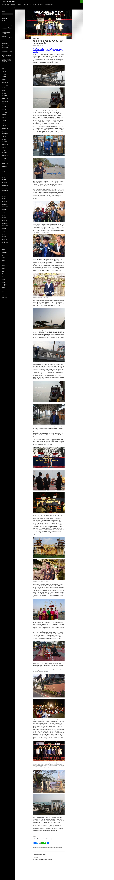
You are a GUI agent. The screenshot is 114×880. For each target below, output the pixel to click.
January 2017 (4, 203)
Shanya (42, 45)
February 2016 (4, 220)
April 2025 (4, 92)
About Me (4, 4)
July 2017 (3, 193)
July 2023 (3, 119)
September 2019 (5, 168)
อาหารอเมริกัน (4, 284)
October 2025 (4, 84)
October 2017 (4, 188)
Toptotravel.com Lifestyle (9, 1)
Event (34, 38)
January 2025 (4, 96)
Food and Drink (4, 252)
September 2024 (5, 101)
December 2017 (5, 185)
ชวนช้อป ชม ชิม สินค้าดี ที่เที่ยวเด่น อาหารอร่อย (42, 858)
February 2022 (4, 141)
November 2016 (5, 206)
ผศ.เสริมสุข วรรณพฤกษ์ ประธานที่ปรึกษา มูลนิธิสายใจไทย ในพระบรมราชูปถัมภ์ (7, 26)
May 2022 (3, 138)
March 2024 (4, 111)
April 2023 (4, 123)
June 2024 (4, 106)
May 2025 (3, 90)
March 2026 (4, 76)
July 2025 (3, 87)
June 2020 (4, 158)
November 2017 (5, 187)
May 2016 (3, 215)
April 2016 (4, 217)
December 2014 (5, 242)
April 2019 (4, 172)
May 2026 (3, 73)
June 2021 (4, 150)
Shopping (3, 269)
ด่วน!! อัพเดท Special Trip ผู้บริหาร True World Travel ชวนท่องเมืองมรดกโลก (46, 4)
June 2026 (4, 71)
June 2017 (4, 195)
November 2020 (5, 155)
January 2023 (4, 126)
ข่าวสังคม (3, 279)
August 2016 (4, 210)
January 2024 (4, 114)
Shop (30, 4)
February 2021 (4, 152)
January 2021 (4, 153)
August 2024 (4, 103)
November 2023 (5, 115)
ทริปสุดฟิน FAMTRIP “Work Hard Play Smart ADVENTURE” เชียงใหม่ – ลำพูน (7, 22)
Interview (3, 257)
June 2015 (4, 233)
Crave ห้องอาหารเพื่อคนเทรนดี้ (39, 853)
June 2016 (4, 214)
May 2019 (3, 171)
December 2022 (5, 128)
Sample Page (25, 4)
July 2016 (3, 212)
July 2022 (3, 134)
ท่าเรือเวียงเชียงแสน (51, 847)
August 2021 (4, 147)
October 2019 (4, 166)
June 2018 (4, 176)
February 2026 (4, 77)
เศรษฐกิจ (3, 287)
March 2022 (4, 139)
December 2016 (5, 204)
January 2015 (4, 241)
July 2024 (3, 104)
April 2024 (4, 109)
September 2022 (5, 133)
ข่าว (2, 276)
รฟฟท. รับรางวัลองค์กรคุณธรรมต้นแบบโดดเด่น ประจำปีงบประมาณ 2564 (13, 7)
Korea (3, 263)
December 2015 (5, 223)
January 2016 (4, 222)
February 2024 (4, 112)
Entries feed (4, 295)
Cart (8, 4)
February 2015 (4, 239)
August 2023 (4, 117)
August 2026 (4, 68)
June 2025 (4, 88)
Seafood (3, 268)
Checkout (13, 4)
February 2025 (4, 95)
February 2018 (4, 182)
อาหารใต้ (3, 285)
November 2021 (5, 144)
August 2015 (4, 229)
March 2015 (4, 237)
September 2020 (5, 157)
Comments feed (4, 297)
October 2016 (4, 207)
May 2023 (3, 122)
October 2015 (4, 226)
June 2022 (4, 136)
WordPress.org (4, 298)
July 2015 (3, 231)
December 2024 (5, 98)
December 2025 (5, 80)
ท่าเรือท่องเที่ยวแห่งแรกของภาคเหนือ (40, 847)
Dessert (3, 249)
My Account (19, 4)
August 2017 (4, 191)
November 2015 (5, 225)
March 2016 (4, 218)
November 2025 (5, 82)
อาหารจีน (3, 282)
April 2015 (4, 236)
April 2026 (4, 74)
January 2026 (4, 79)
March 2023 (4, 125)
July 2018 (3, 174)
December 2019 (5, 163)
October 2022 (4, 131)
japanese (3, 260)
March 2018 (4, 180)
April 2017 (4, 198)
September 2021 (5, 145)
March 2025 (4, 93)
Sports (3, 271)
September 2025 (5, 85)
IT (2, 258)
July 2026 (3, 69)
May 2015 (3, 234)
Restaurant (4, 266)
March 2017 (4, 199)
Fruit (3, 254)
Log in (3, 294)
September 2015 (5, 228)
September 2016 (5, 209)
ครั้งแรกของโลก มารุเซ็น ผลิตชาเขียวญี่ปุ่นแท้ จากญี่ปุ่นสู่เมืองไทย (7, 60)
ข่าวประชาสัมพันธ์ (5, 277)
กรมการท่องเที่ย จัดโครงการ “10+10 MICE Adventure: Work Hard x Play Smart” (6, 30)
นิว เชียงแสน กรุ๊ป (58, 847)
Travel (37, 38)
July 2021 (3, 149)
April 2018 (4, 179)
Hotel (3, 255)
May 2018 (3, 177)
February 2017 (4, 201)
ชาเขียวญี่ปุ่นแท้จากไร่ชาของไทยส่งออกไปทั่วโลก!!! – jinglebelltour (7, 58)
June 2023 (4, 120)
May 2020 (3, 160)
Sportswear (4, 273)
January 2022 (4, 142)
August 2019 (4, 169)
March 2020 (4, 161)
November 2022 (5, 130)
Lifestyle (3, 265)
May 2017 (3, 196)
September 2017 (5, 190)
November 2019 (5, 164)
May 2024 (3, 107)
